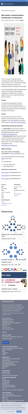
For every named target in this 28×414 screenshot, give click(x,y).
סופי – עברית (5, 398)
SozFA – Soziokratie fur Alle (8, 401)
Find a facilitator (6, 360)
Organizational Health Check (9, 364)
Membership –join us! (7, 321)
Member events (6, 372)
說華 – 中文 (4, 397)
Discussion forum (6, 373)
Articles (4, 354)
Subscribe (5, 342)
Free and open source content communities (12, 389)
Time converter (5, 172)
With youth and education (8, 385)
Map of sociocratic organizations (10, 375)
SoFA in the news (6, 324)
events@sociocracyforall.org (18, 122)
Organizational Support (7, 363)
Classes (3, 201)
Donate (4, 332)
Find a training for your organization (11, 358)
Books (3, 351)
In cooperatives (6, 380)
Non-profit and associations (9, 386)
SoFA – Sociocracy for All (8, 394)
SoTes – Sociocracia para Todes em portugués (13, 400)
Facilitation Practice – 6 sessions (9, 289)
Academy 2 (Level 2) (6, 262)
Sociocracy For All (18, 186)
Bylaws (4, 368)
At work (4, 379)
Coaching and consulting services (10, 361)
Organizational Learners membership (11, 322)
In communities (6, 382)
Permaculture (5, 383)
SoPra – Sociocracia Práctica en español (11, 395)
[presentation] (13, 224)
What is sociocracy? (6, 318)
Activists (4, 388)
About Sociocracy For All (8, 319)
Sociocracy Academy (7, 349)
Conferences (5, 352)
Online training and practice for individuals (12, 348)
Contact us (4, 325)
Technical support (6, 327)
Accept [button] (19, 411)
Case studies (5, 366)
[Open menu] (26, 1)
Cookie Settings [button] (10, 411)
